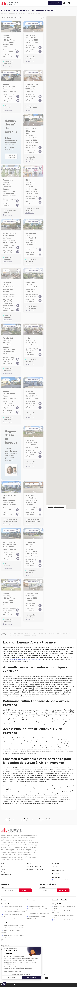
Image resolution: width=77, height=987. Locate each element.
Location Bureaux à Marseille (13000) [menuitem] (14, 911)
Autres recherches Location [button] (45, 820)
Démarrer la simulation (11, 156)
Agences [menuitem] (55, 867)
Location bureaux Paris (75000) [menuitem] (12, 906)
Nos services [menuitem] (56, 874)
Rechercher (63, 890)
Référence (42, 887)
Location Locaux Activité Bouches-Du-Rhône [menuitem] (63, 916)
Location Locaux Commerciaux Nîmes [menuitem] (39, 913)
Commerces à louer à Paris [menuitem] (36, 906)
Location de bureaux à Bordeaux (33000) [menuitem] (12, 915)
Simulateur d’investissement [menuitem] (35, 869)
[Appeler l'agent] (17, 51)
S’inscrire (25, 890)
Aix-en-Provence (15, 635)
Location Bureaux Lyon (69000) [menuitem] (12, 909)
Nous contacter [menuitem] (54, 3)
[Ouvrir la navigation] (74, 3)
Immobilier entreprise (16, 633)
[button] (4, 984)
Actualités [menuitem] (55, 863)
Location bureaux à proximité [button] (27, 820)
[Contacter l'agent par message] (17, 56)
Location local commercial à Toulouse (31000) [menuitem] (35, 917)
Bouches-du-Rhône (63, 633)
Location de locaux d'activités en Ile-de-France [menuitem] (64, 907)
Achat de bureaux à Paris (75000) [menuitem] (13, 925)
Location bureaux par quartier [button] (9, 820)
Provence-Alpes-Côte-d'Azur (46, 633)
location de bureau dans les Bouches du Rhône (25, 659)
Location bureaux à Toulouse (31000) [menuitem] (14, 919)
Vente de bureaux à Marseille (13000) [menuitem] (11, 931)
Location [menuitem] (4, 866)
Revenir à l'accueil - (4, 634)
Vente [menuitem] (3, 869)
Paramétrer (11, 977)
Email (2, 887)
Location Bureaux (30, 633)
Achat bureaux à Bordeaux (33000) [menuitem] (13, 935)
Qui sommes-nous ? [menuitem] (58, 870)
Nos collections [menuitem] (6, 874)
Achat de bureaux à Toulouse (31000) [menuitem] (11, 939)
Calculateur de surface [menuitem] (33, 866)
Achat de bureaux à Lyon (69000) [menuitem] (13, 928)
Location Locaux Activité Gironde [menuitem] (64, 920)
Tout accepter (31, 977)
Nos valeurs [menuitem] (56, 877)
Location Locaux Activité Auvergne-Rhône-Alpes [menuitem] (63, 911)
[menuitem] (65, 3)
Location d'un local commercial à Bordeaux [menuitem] (37, 909)
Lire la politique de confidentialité (12, 971)
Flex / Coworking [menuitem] (6, 872)
